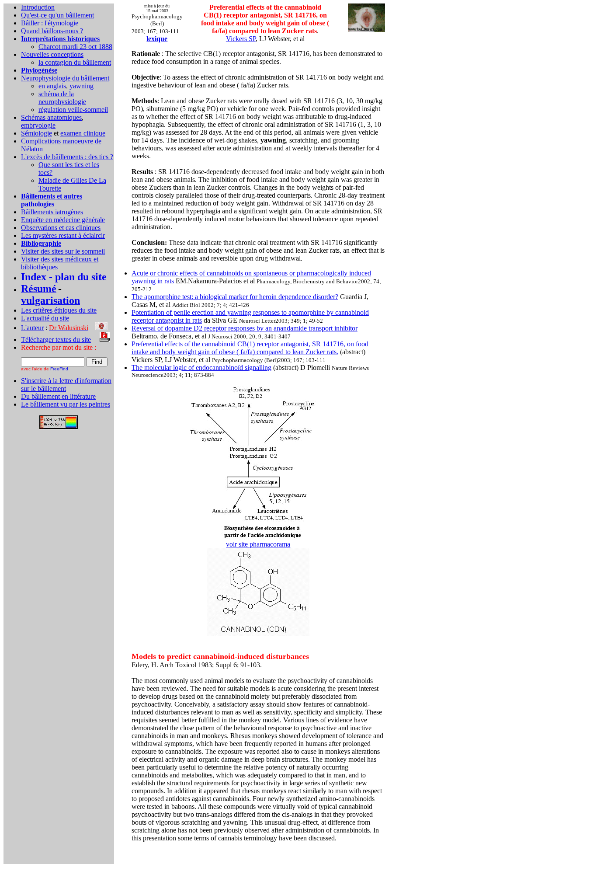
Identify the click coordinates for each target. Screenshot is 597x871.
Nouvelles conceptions (52, 54)
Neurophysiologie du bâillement (65, 78)
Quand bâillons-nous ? (52, 31)
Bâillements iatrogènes (52, 212)
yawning (81, 86)
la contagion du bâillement (74, 62)
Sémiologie (36, 133)
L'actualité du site (45, 318)
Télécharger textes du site (56, 339)
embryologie (38, 125)
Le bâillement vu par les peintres (65, 404)
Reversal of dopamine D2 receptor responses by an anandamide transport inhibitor (245, 328)
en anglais (52, 86)
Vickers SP (241, 38)
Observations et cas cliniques (61, 227)
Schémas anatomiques (51, 117)
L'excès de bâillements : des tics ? (67, 156)
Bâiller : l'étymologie (49, 23)
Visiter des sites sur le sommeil (63, 251)
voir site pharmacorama (258, 544)
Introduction (38, 7)
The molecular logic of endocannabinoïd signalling (201, 367)
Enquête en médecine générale (63, 219)
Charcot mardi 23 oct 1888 (75, 46)
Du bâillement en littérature (58, 396)
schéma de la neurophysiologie (62, 97)
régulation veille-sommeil (73, 109)
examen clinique (82, 133)
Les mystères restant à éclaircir (63, 235)
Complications (41, 141)
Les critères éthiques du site (59, 310)
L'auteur (32, 327)
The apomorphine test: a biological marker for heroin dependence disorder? (235, 296)
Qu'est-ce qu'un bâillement (57, 15)
